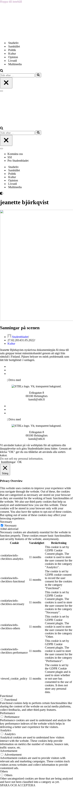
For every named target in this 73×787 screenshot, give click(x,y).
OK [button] (19, 462)
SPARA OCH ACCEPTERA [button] (17, 785)
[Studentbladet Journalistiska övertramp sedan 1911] (18, 36)
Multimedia (15, 64)
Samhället (14, 46)
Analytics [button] (5, 730)
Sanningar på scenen (19, 327)
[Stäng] (6, 82)
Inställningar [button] (8, 462)
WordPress (28, 380)
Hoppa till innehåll (11, 1)
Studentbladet (20, 336)
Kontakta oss (15, 153)
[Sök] (1, 71)
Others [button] (4, 771)
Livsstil (12, 60)
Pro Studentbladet (17, 160)
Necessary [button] (6, 521)
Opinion (13, 57)
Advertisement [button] (8, 750)
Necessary (10, 525)
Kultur (12, 53)
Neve (3, 380)
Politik (12, 50)
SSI (9, 157)
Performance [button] (7, 713)
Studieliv (13, 42)
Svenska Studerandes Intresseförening (30, 370)
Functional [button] (6, 696)
